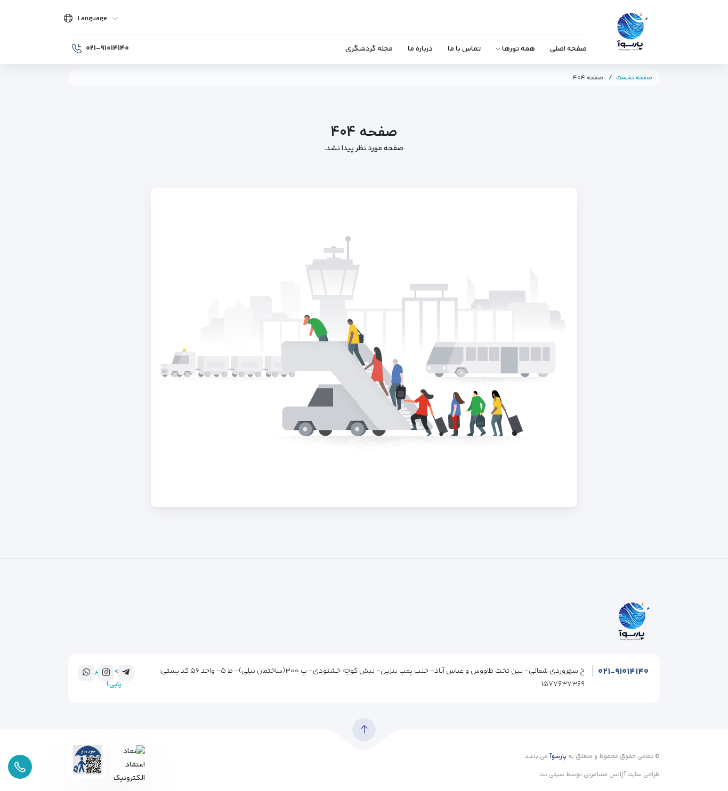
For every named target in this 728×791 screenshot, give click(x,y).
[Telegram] (126, 672)
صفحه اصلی (568, 49)
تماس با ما (464, 49)
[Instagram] (106, 672)
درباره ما (420, 49)
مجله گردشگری (369, 49)
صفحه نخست (634, 78)
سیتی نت (551, 775)
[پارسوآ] (632, 32)
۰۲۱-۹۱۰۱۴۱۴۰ (623, 672)
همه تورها (518, 49)
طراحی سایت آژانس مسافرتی (621, 775)
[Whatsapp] (86, 672)
